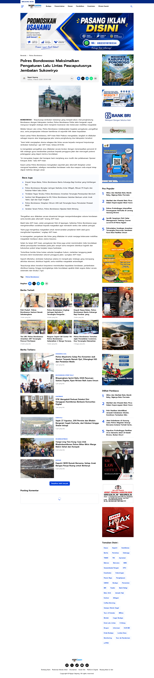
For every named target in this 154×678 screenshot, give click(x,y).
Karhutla (59, 418)
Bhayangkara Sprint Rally (65, 375)
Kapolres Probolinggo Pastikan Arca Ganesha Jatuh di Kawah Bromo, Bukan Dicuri (119, 432)
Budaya (48, 6)
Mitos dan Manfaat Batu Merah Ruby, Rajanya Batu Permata (118, 194)
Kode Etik (82, 670)
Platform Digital (92, 670)
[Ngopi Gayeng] (35, 6)
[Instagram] (67, 665)
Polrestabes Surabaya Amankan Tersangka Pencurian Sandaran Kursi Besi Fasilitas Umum (119, 230)
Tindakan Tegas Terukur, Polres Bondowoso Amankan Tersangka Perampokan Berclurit (60, 194)
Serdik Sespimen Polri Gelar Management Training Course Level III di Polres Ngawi (118, 220)
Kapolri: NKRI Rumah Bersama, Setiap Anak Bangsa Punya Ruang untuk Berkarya (76, 464)
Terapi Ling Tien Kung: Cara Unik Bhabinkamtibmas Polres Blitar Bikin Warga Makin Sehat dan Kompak (76, 444)
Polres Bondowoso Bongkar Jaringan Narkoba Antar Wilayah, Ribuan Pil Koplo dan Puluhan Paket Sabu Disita (59, 189)
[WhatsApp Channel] (87, 665)
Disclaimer (73, 670)
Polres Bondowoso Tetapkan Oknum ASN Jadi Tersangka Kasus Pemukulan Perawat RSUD (59, 204)
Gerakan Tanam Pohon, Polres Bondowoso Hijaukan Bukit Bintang (51, 209)
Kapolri (58, 460)
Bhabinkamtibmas (62, 439)
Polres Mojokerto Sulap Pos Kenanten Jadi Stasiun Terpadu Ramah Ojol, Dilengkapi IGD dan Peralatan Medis (76, 359)
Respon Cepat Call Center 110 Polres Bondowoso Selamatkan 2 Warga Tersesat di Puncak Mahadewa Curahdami (59, 339)
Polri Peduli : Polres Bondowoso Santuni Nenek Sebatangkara (31, 312)
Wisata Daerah (103, 6)
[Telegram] (87, 78)
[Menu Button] (22, 6)
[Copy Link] (95, 78)
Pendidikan (80, 6)
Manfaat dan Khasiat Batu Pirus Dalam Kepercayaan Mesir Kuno (119, 202)
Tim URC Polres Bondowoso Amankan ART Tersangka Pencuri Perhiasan (31, 339)
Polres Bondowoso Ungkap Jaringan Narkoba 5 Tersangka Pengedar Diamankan (58, 312)
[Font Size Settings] (72, 78)
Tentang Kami (45, 670)
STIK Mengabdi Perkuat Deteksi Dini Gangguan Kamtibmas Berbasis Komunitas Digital (75, 401)
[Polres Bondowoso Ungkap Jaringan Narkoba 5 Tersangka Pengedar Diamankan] (59, 300)
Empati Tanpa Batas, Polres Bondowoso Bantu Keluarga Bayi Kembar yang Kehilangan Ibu (60, 183)
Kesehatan (91, 6)
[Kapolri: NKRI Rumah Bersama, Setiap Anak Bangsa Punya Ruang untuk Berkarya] (37, 468)
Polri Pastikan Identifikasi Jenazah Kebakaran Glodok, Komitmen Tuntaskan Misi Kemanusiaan (117, 413)
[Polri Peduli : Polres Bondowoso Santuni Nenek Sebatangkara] (32, 300)
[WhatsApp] (91, 78)
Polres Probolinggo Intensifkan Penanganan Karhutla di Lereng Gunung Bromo (119, 210)
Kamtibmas (59, 396)
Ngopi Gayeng (74, 673)
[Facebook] (78, 78)
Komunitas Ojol (61, 354)
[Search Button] (131, 6)
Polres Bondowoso (32, 277)
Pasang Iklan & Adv (106, 670)
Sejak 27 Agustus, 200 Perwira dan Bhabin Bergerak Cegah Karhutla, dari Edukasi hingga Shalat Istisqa (77, 423)
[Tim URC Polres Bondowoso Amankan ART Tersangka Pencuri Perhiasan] (32, 327)
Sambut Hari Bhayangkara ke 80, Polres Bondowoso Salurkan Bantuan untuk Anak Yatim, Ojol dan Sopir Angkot (58, 198)
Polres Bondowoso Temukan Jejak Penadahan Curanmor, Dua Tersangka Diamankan (85, 339)
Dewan (70, 6)
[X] (83, 78)
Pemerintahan (60, 6)
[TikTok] (77, 665)
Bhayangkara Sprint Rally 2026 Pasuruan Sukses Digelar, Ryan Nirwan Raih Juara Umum (77, 379)
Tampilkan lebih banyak (59, 483)
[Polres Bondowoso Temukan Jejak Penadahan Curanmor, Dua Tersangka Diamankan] (86, 327)
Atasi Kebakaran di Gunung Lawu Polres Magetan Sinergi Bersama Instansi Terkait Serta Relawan (118, 423)
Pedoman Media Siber (60, 670)
